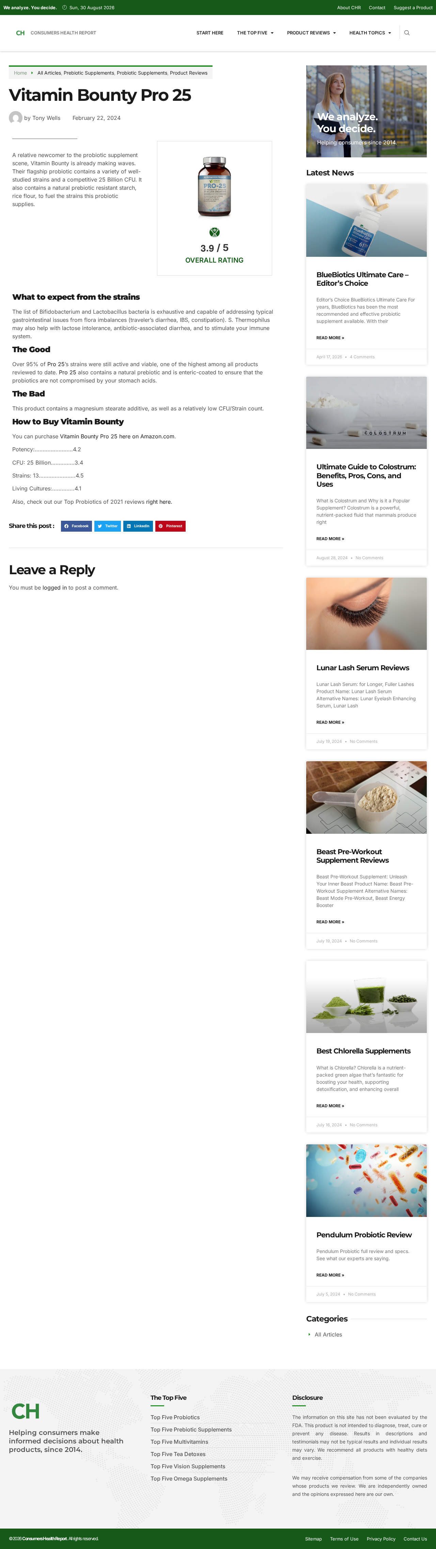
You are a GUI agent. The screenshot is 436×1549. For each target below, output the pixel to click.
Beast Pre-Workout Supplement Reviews (352, 855)
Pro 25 (56, 364)
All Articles (49, 73)
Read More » (330, 337)
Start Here (210, 32)
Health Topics (367, 32)
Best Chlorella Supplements (363, 1051)
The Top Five (252, 32)
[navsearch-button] (404, 30)
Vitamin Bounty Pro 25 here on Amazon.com (117, 436)
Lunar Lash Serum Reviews (362, 667)
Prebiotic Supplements (89, 73)
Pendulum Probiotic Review (364, 1235)
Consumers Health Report (63, 32)
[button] (76, 526)
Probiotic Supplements (142, 73)
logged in (55, 587)
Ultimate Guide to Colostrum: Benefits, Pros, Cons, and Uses (366, 475)
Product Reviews (308, 32)
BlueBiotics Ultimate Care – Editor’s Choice (362, 278)
